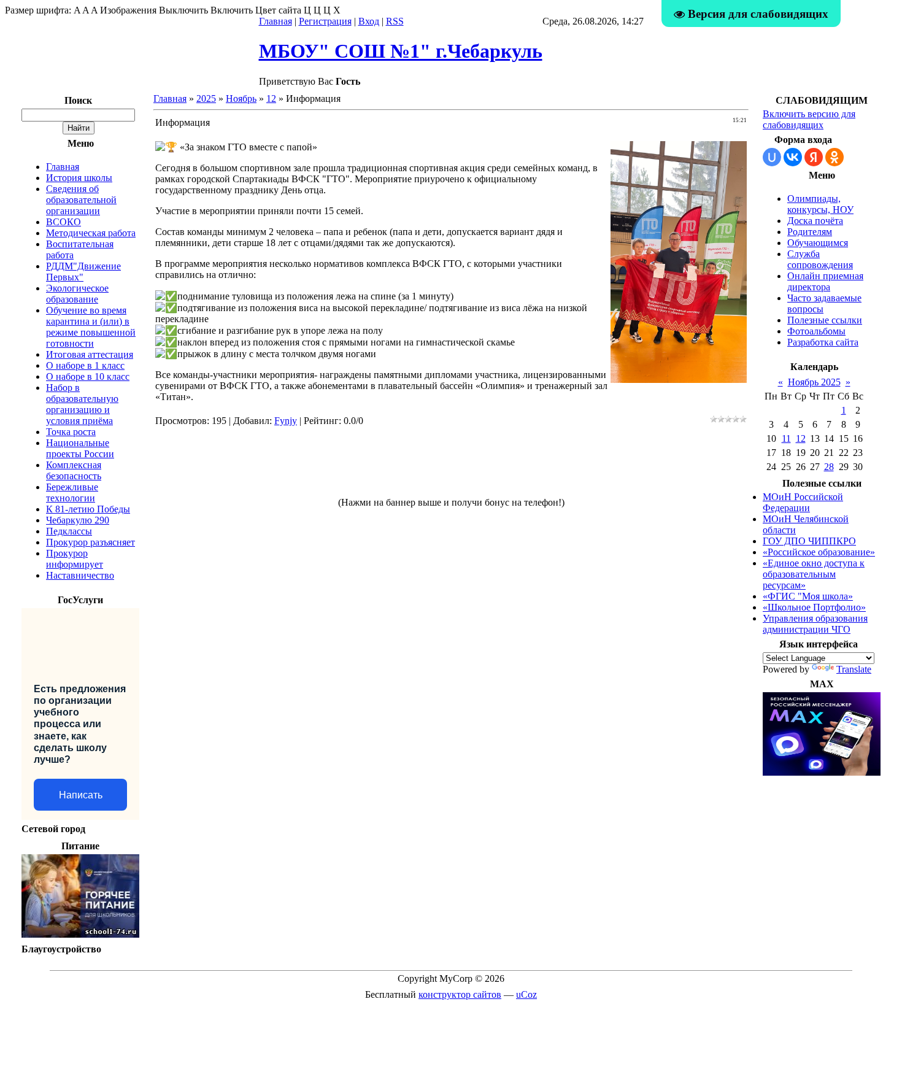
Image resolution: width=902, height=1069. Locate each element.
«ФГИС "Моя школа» (808, 596)
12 (271, 98)
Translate (853, 669)
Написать (80, 795)
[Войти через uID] (772, 157)
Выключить (183, 10)
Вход (368, 21)
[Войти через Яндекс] (813, 157)
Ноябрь (241, 98)
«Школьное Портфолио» (814, 607)
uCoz (526, 994)
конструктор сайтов (459, 994)
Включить (231, 10)
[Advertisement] (451, 467)
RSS (395, 21)
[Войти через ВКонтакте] (793, 157)
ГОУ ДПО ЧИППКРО (809, 541)
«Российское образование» (819, 552)
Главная (275, 21)
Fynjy (285, 420)
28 (829, 466)
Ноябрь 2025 (814, 382)
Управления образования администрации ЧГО (815, 624)
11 (786, 438)
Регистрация (325, 21)
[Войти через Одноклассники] (834, 157)
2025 (206, 98)
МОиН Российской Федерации (803, 502)
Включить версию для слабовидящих (809, 119)
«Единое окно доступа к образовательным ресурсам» (814, 574)
